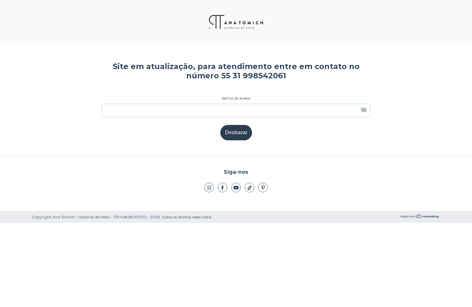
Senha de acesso (236, 98)
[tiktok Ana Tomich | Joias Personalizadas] (249, 187)
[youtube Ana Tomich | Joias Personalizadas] (236, 187)
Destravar (236, 132)
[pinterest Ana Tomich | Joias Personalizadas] (263, 187)
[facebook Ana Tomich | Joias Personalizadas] (222, 187)
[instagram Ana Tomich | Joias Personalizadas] (209, 187)
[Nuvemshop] (420, 217)
